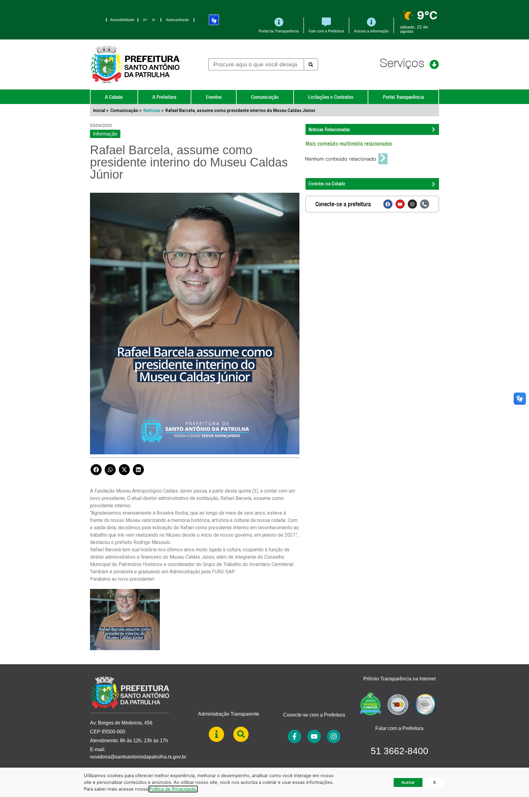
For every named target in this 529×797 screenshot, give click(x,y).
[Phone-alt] (424, 204)
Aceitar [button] (408, 782)
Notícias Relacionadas (329, 129)
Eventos (214, 97)
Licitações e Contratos (330, 97)
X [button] (434, 782)
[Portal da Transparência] (278, 22)
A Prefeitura (164, 97)
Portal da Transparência (279, 31)
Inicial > (101, 110)
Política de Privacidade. (173, 789)
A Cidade (114, 97)
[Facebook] (387, 204)
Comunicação (265, 97)
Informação (105, 133)
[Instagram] (412, 204)
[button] (96, 469)
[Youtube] (400, 204)
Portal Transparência (403, 97)
